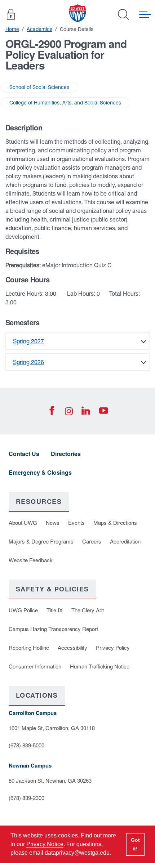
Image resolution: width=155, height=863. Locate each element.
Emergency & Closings (40, 472)
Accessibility (72, 647)
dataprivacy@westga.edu (77, 853)
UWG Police (23, 610)
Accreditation (125, 541)
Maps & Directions (115, 522)
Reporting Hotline (29, 647)
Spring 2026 (28, 362)
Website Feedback (31, 560)
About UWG (23, 522)
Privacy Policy (113, 647)
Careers (91, 541)
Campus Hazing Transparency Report (53, 628)
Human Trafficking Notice (99, 666)
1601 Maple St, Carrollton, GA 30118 (52, 728)
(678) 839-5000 (26, 745)
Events (76, 522)
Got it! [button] (135, 844)
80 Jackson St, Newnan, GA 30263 (50, 780)
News (52, 522)
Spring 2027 (28, 341)
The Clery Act (87, 610)
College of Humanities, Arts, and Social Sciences (65, 103)
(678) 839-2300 (26, 797)
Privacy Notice (44, 844)
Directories (66, 454)
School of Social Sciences (39, 87)
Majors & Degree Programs (41, 541)
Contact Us (24, 454)
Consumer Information (35, 666)
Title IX (54, 610)
